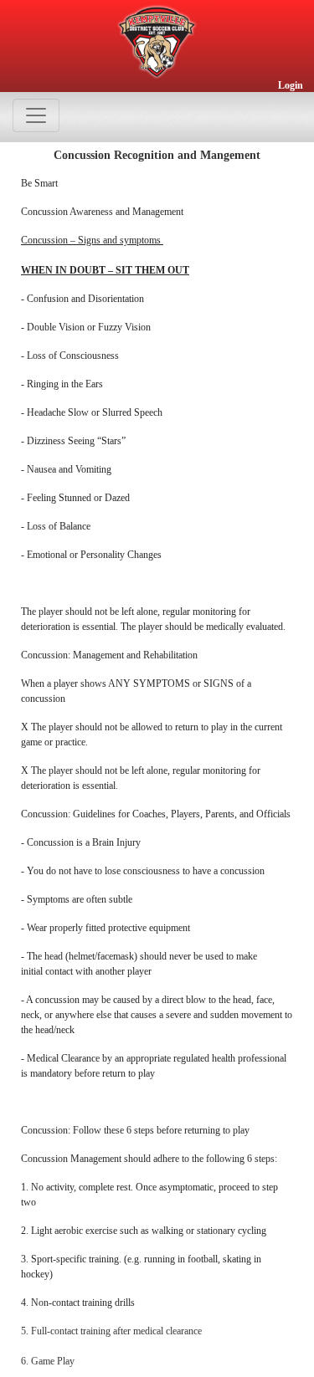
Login (290, 85)
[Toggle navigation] (36, 115)
